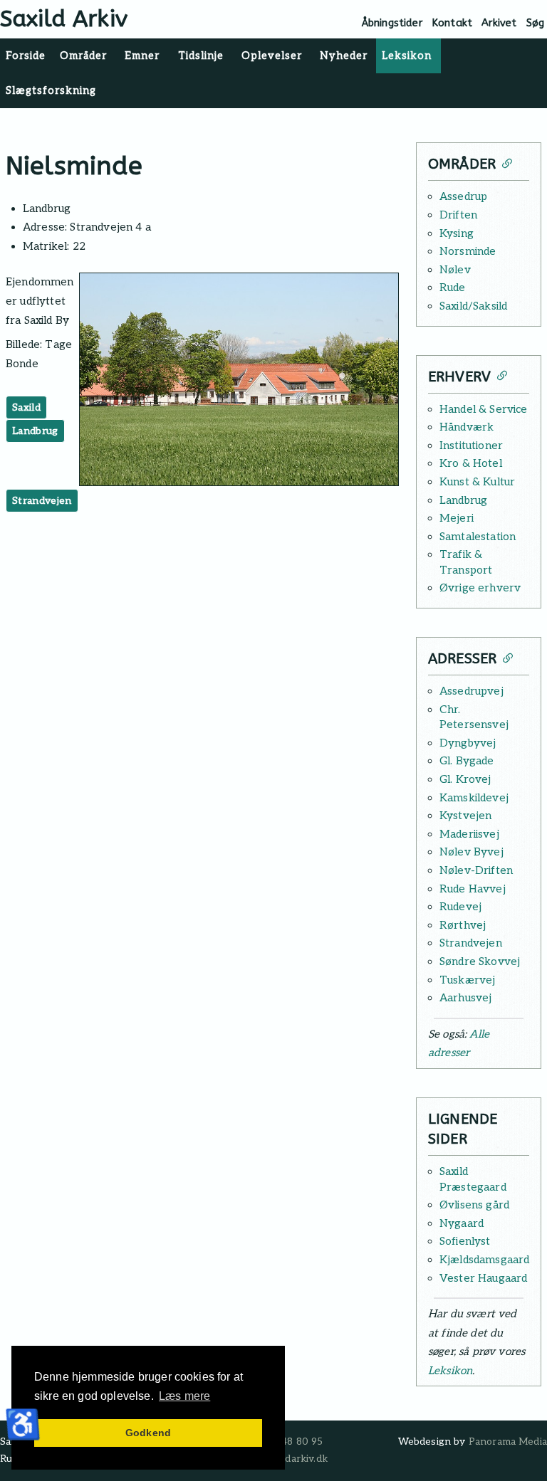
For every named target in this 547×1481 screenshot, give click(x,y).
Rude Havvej (472, 888)
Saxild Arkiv (63, 19)
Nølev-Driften (476, 870)
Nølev (455, 269)
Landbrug (35, 431)
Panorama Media (508, 1442)
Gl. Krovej (465, 779)
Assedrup (463, 196)
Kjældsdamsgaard (484, 1259)
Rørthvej (462, 925)
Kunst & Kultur (477, 481)
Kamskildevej (474, 797)
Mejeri (456, 518)
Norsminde (467, 251)
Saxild (26, 407)
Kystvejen (465, 815)
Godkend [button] (148, 1432)
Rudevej (460, 906)
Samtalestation (477, 536)
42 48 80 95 (295, 1442)
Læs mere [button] (184, 1396)
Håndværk (466, 427)
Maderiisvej (469, 834)
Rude (452, 287)
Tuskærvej (467, 980)
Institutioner (471, 445)
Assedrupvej (471, 691)
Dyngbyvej (467, 743)
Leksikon (450, 1370)
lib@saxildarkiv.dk (286, 1459)
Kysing (456, 233)
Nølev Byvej (471, 851)
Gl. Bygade (466, 760)
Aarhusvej (465, 997)
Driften (458, 215)
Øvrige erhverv (480, 587)
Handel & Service (483, 409)
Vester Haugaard (483, 1278)
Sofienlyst (465, 1241)
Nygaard (461, 1223)
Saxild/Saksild (473, 306)
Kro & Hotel (470, 463)
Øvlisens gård (474, 1204)
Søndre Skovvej (479, 961)
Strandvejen (42, 501)
